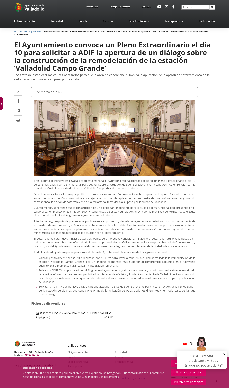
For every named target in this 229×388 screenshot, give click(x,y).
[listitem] (24, 21)
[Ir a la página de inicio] (19, 8)
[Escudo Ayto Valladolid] (17, 343)
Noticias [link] (37, 31)
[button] (212, 7)
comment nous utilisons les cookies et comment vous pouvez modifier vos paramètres (93, 375)
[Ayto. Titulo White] (34, 8)
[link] (92, 7)
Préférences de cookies (188, 382)
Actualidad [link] (25, 31)
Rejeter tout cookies (189, 372)
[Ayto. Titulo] (28, 343)
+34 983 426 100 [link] (31, 354)
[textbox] (195, 7)
